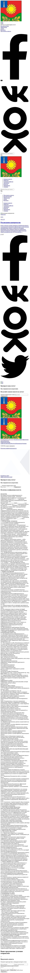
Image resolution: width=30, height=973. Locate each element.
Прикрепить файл (5, 970)
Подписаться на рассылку (7, 439)
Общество (6, 180)
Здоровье (5, 186)
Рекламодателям (5, 26)
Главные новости (7, 179)
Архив (2, 28)
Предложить (4, 971)
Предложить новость (6, 31)
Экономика (6, 183)
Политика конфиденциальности (9, 448)
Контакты (3, 30)
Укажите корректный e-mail (7, 394)
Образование (6, 185)
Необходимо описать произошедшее (10, 965)
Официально (4, 27)
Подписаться (4, 396)
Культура (5, 184)
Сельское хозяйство (8, 181)
